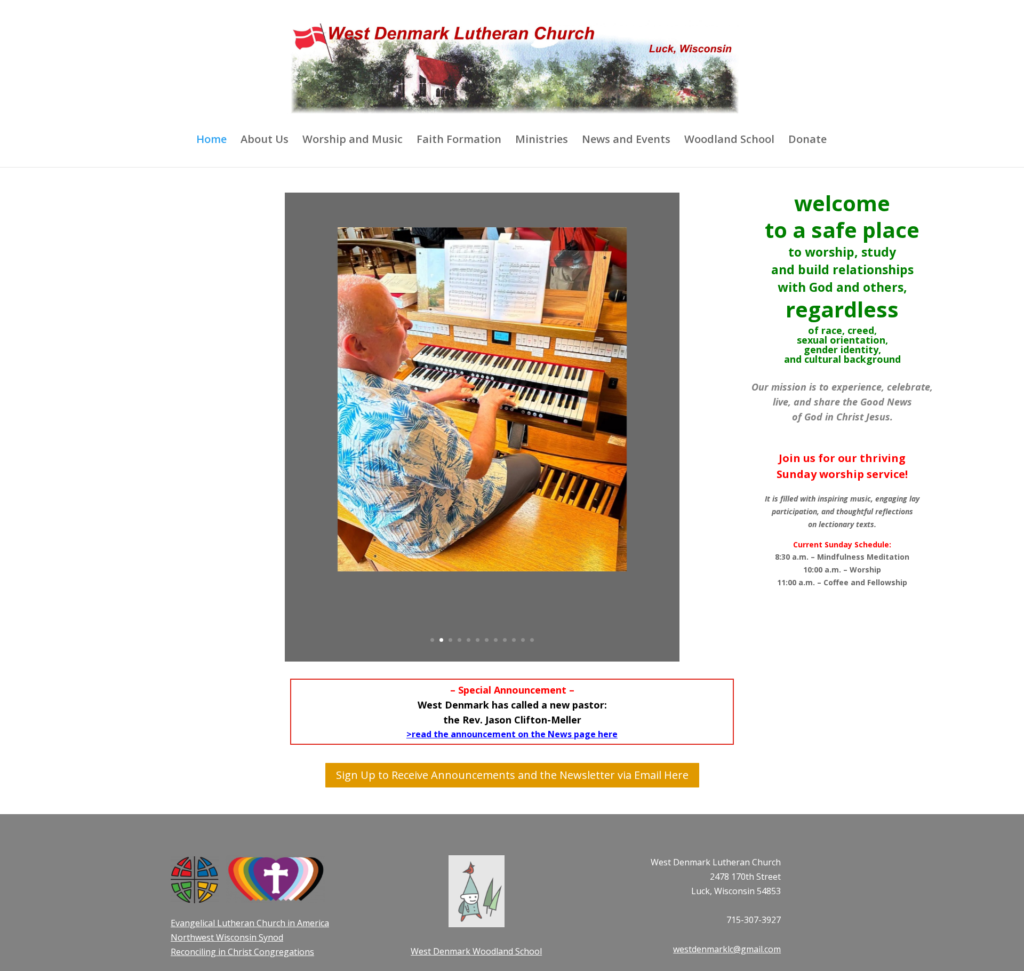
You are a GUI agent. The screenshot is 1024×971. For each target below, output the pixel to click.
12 (532, 640)
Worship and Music (352, 141)
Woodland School (729, 141)
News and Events (626, 141)
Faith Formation (459, 141)
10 (514, 640)
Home (211, 141)
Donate (807, 141)
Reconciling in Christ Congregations (242, 952)
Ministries (541, 141)
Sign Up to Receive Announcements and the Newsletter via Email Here (512, 775)
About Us (265, 141)
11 (523, 640)
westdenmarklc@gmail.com (727, 949)
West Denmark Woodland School (476, 951)
